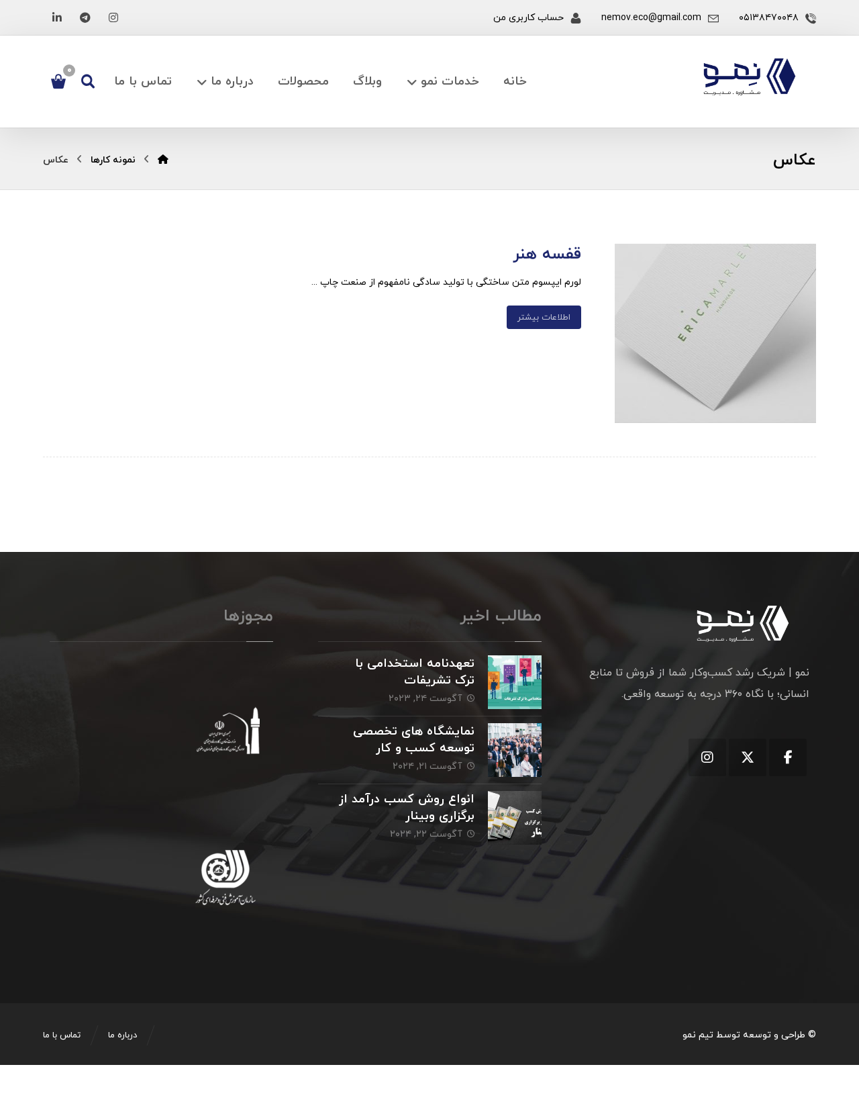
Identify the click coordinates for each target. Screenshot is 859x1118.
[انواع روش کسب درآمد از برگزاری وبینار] (515, 818)
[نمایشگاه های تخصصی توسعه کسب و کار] (515, 750)
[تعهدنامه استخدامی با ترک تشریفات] (515, 682)
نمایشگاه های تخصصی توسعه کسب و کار (413, 740)
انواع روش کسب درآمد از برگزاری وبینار (406, 808)
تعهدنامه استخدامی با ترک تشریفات (414, 672)
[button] (113, 17)
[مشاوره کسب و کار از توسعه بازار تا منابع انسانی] (749, 76)
